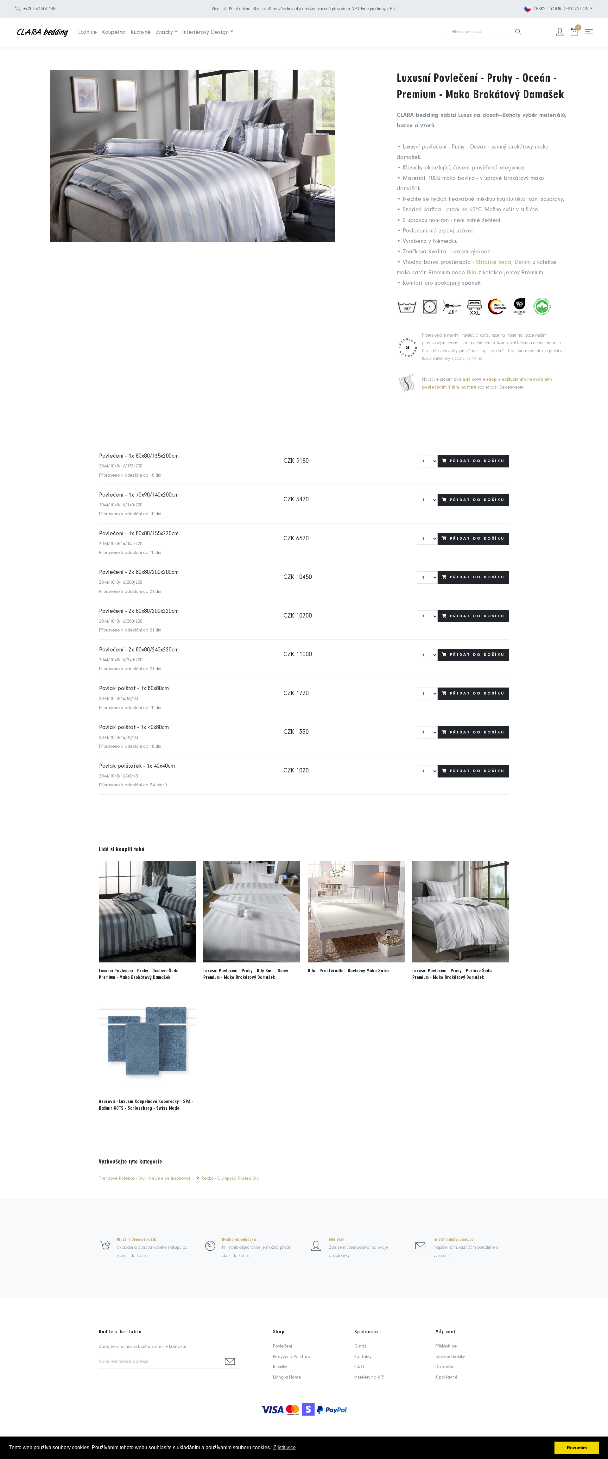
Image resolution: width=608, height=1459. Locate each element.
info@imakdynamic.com (455, 1239)
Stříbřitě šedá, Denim (504, 262)
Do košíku (444, 1367)
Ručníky (280, 1367)
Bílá (472, 273)
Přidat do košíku (477, 461)
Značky (164, 32)
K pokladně (446, 1377)
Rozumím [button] (577, 1447)
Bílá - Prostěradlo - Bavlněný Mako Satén (349, 970)
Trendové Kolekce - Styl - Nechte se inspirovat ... (146, 1178)
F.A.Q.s (361, 1367)
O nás (360, 1346)
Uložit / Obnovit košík (136, 1239)
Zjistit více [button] (284, 1447)
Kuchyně (141, 32)
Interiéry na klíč (369, 1377)
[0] (574, 32)
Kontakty (362, 1356)
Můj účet (337, 1239)
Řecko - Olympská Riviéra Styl (230, 1178)
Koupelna (114, 32)
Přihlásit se (446, 1346)
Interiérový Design (205, 32)
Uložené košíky (450, 1356)
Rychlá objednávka (239, 1239)
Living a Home (287, 1377)
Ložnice (87, 32)
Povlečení (282, 1346)
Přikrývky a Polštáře (291, 1356)
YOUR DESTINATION (569, 9)
